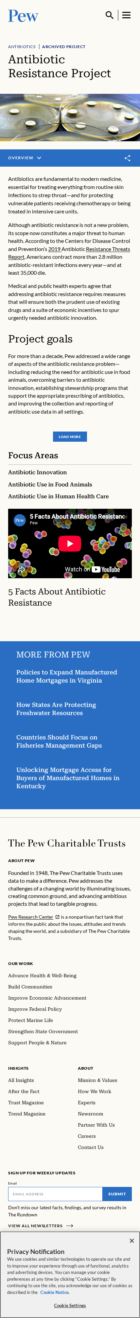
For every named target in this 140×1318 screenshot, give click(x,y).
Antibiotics (22, 46)
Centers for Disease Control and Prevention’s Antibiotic (69, 248)
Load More (70, 437)
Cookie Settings (70, 1305)
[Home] (66, 843)
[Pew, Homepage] (23, 15)
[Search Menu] (109, 15)
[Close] (131, 1240)
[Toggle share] (128, 158)
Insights (18, 1068)
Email (12, 1183)
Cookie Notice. (55, 1292)
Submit (117, 1193)
